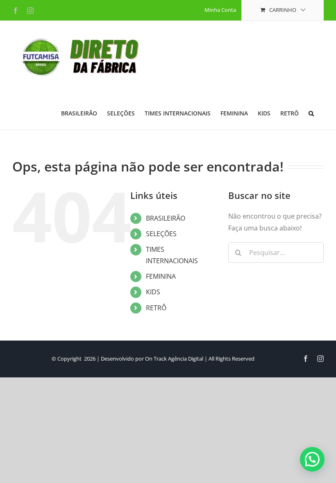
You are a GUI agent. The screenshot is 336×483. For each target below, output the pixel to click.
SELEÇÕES (161, 233)
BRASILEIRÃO (165, 218)
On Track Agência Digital (174, 358)
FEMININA (161, 276)
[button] (311, 112)
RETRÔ (156, 307)
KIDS (153, 291)
